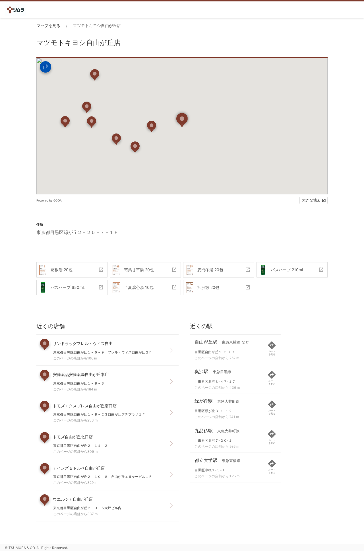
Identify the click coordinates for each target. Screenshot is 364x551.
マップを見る (48, 25)
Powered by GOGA (49, 200)
